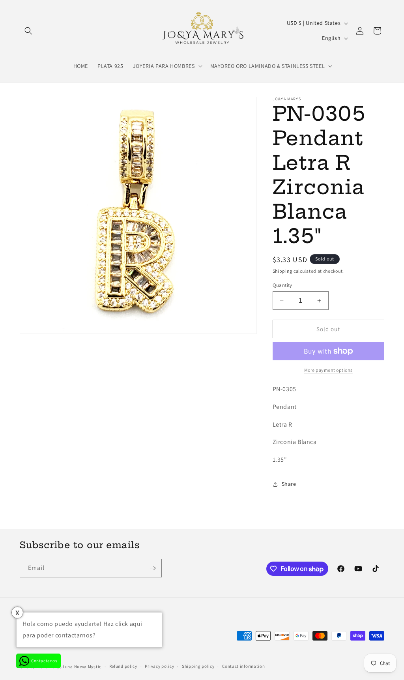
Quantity (282, 285)
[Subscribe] (152, 568)
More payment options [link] (328, 370)
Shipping (283, 271)
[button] (28, 30)
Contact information (243, 666)
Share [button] (289, 483)
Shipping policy (198, 666)
